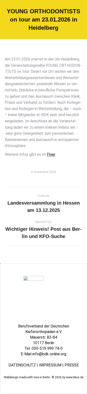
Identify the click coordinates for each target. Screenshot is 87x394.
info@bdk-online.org (49, 354)
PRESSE (72, 365)
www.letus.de (74, 377)
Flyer (51, 154)
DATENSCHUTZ (22, 365)
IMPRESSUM (50, 365)
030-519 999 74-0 (47, 348)
